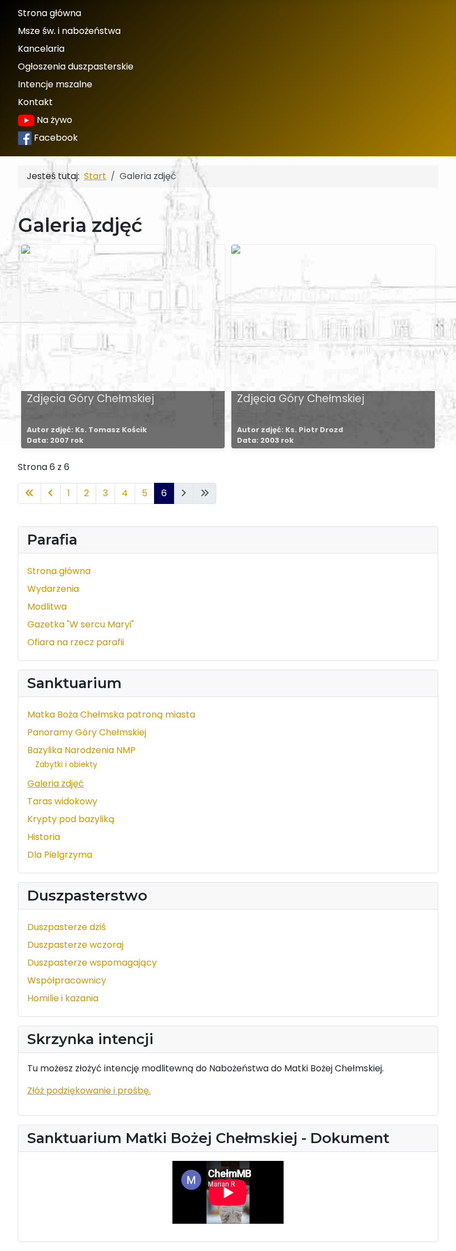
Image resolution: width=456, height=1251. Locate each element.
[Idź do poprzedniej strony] (51, 493)
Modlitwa (47, 606)
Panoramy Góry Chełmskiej (86, 732)
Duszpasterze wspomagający (92, 962)
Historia (43, 836)
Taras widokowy (62, 801)
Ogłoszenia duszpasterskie (75, 66)
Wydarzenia (53, 588)
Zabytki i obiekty (66, 764)
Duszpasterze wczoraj (75, 944)
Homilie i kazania (62, 998)
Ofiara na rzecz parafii (75, 642)
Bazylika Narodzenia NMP (81, 750)
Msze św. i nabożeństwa (69, 30)
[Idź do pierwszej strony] (29, 493)
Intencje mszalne (55, 84)
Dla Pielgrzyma (59, 854)
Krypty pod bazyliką (71, 819)
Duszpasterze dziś (66, 927)
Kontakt (35, 102)
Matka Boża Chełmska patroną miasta (111, 714)
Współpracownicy (66, 980)
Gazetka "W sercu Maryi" (80, 624)
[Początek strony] (436, 1230)
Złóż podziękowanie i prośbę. (89, 1090)
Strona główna (49, 13)
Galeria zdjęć (55, 783)
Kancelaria (41, 48)
